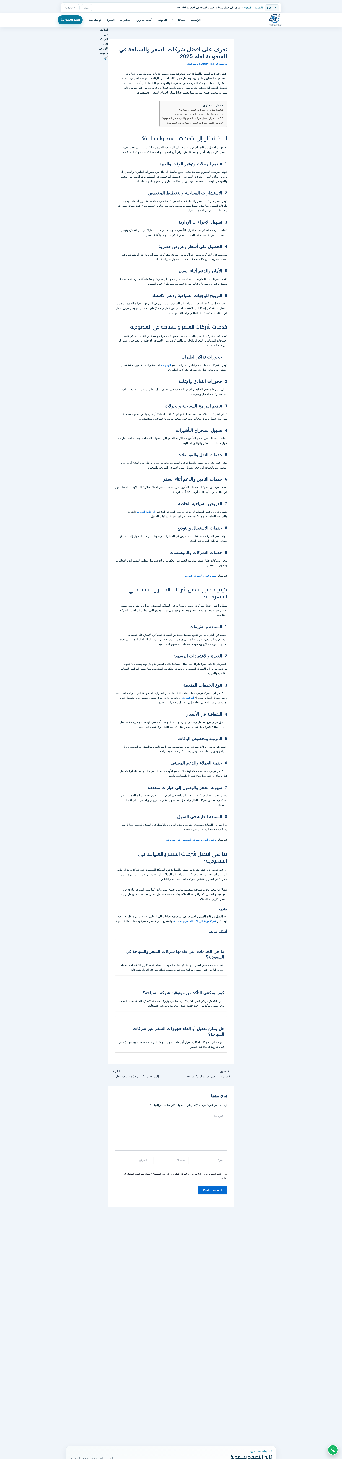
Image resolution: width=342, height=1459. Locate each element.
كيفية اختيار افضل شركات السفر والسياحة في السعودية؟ (191, 118)
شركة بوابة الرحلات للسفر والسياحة (195, 921)
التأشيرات (125, 19)
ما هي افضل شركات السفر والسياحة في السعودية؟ (194, 122)
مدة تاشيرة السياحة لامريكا (200, 575)
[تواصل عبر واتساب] (333, 1450)
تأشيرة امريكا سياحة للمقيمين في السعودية (191, 839)
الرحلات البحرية (146, 511)
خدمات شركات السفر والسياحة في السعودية (197, 114)
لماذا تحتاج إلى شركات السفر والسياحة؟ (200, 109)
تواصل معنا (95, 19)
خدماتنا (182, 19)
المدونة (247, 7)
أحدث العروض (144, 19)
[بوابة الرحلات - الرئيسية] (275, 20)
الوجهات (162, 19)
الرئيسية (259, 7)
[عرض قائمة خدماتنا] (173, 20)
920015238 (72, 20)
